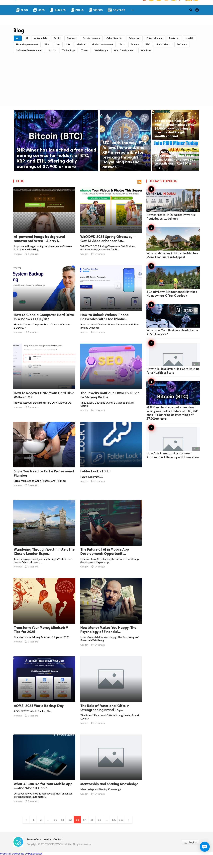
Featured (174, 38)
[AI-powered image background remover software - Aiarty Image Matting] (44, 224)
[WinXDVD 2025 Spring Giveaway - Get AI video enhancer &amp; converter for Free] (111, 224)
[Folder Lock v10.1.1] (111, 459)
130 (114, 819)
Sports (52, 50)
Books (57, 38)
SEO (148, 44)
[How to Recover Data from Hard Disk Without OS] (44, 381)
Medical (81, 44)
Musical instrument (102, 44)
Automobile (40, 38)
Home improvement (27, 44)
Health (189, 38)
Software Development (29, 50)
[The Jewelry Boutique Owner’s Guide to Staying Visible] (111, 381)
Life (68, 44)
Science (135, 44)
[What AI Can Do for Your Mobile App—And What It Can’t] (44, 771)
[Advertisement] (106, 78)
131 (121, 819)
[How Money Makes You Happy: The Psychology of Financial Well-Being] (111, 615)
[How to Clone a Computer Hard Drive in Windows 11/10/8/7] (44, 302)
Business (72, 38)
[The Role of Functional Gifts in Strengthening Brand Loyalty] (111, 693)
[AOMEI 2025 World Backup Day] (44, 693)
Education (134, 38)
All (17, 38)
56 (99, 819)
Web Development (124, 50)
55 (92, 819)
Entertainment (154, 38)
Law (58, 44)
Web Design (101, 50)
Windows (146, 50)
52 (70, 819)
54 (84, 819)
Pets (122, 44)
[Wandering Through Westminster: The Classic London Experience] (44, 537)
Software (182, 44)
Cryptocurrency (91, 38)
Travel (84, 50)
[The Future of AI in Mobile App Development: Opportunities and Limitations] (111, 537)
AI (26, 38)
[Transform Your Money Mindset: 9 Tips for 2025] (44, 615)
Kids (46, 44)
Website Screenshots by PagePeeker (21, 853)
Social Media (163, 44)
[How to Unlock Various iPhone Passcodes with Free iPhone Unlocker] (111, 302)
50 (55, 819)
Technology (68, 50)
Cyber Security (114, 38)
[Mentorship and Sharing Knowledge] (111, 771)
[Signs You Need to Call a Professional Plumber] (44, 459)
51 (62, 819)
